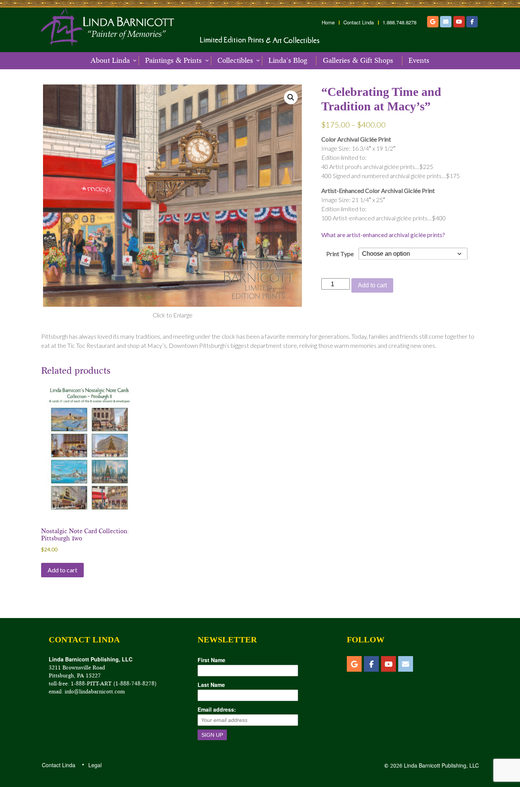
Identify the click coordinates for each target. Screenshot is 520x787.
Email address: (217, 709)
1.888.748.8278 (399, 22)
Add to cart (372, 285)
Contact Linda (358, 22)
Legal (94, 765)
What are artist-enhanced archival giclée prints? (383, 234)
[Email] (445, 21)
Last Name (211, 684)
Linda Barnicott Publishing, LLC (440, 765)
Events (418, 60)
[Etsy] (433, 21)
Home (328, 22)
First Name (211, 660)
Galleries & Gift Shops (358, 60)
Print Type (340, 253)
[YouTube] (459, 21)
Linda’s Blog (287, 60)
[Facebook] (472, 21)
